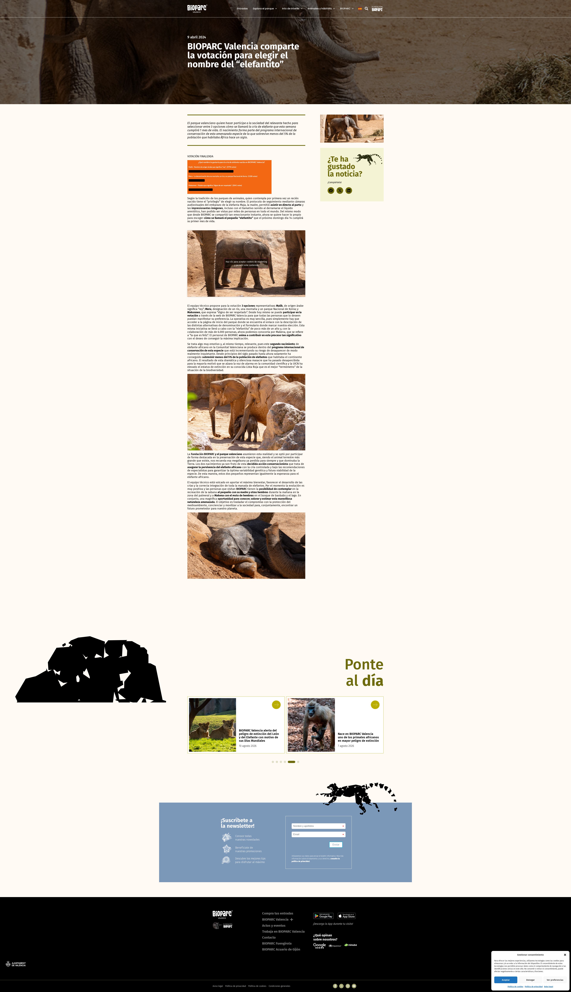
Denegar (530, 980)
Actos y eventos (274, 926)
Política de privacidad (534, 987)
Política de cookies (515, 987)
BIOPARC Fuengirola (277, 943)
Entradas (242, 8)
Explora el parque (263, 8)
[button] (565, 954)
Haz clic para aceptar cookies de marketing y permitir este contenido (246, 263)
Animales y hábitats (320, 8)
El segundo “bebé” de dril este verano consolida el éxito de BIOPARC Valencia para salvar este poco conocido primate (356, 733)
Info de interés (290, 8)
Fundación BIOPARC (202, 454)
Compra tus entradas (277, 913)
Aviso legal (548, 987)
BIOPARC (345, 8)
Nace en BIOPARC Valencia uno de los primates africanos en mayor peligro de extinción (259, 737)
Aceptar (506, 980)
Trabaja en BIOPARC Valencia (283, 932)
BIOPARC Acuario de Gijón (281, 949)
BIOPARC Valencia (275, 919)
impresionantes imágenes (207, 208)
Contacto (269, 937)
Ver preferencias (555, 980)
